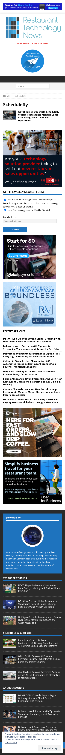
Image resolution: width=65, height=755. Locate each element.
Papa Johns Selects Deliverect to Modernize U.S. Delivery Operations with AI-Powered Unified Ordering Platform (38, 643)
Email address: (10, 217)
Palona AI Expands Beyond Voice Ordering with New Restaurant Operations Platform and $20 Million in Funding (32, 381)
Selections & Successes (17, 632)
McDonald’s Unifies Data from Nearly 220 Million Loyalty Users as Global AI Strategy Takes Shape (31, 401)
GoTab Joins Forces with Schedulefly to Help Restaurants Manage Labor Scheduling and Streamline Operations (38, 116)
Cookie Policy (11, 742)
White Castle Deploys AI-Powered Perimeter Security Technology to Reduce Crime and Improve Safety (39, 659)
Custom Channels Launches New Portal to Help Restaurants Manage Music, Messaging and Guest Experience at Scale (32, 392)
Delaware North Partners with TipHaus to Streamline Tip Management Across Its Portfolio (31, 347)
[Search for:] (33, 86)
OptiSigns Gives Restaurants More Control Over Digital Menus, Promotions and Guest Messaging (39, 620)
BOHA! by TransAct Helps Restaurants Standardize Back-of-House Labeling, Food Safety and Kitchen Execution (37, 604)
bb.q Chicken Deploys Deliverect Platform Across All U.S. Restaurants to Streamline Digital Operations (39, 674)
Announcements (13, 687)
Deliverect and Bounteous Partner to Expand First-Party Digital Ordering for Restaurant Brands (32, 355)
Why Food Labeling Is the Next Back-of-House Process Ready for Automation (29, 373)
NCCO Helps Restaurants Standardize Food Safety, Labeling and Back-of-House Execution (39, 588)
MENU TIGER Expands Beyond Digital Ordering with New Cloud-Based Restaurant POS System (32, 340)
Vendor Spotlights (15, 577)
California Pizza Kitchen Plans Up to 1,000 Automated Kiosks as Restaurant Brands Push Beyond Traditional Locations (29, 364)
